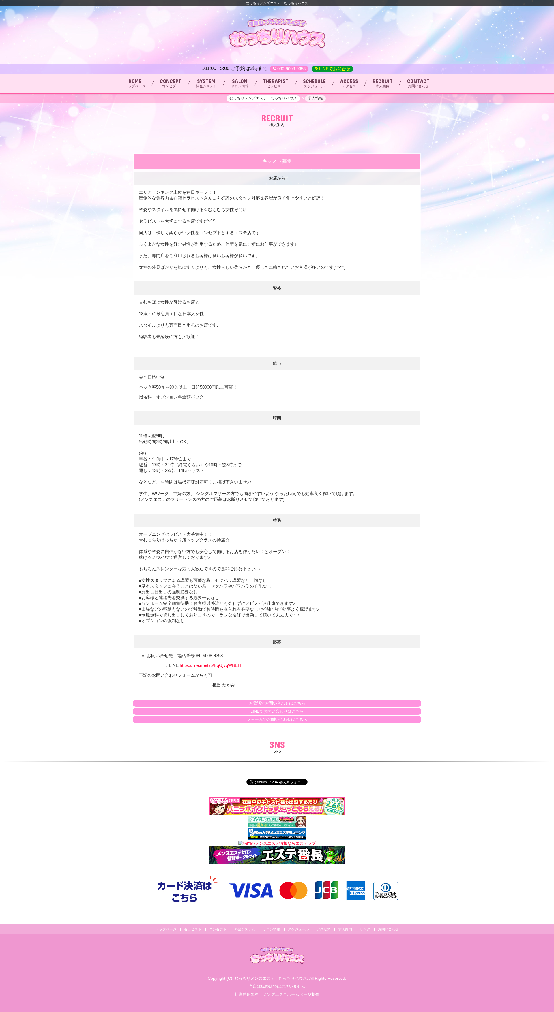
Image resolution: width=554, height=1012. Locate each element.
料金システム (244, 929)
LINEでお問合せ (334, 68)
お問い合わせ (388, 929)
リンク (365, 929)
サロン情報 (271, 929)
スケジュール (298, 929)
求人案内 (345, 929)
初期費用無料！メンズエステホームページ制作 (277, 994)
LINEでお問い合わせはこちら (277, 711)
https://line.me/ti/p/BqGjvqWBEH (210, 665)
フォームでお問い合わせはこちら (277, 719)
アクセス (323, 929)
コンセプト (218, 929)
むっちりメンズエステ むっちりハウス (270, 978)
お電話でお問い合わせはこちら (277, 703)
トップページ (166, 929)
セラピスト (192, 929)
